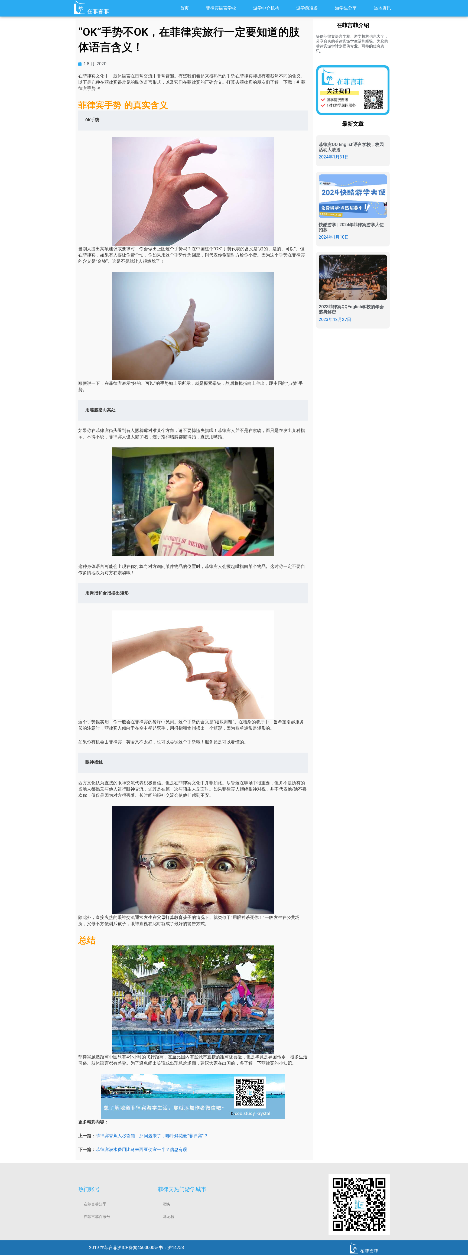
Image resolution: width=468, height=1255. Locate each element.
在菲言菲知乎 (95, 1204)
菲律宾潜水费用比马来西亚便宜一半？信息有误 (141, 1149)
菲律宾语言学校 (221, 8)
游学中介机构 (266, 8)
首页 (184, 8)
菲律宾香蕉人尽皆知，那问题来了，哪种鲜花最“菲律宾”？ (152, 1136)
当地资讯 (382, 8)
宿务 (167, 1204)
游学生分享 (346, 8)
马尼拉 (168, 1216)
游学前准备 (307, 8)
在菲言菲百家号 (97, 1216)
